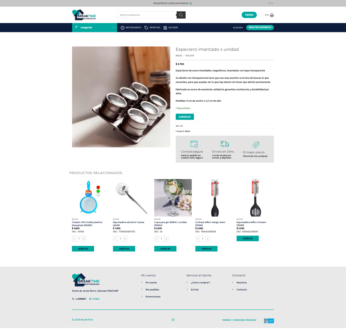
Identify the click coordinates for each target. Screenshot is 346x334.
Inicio (179, 55)
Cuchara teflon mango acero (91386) (210, 224)
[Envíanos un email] (272, 3)
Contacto (242, 289)
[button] (269, 15)
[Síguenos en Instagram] (269, 3)
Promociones (153, 296)
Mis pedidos (152, 289)
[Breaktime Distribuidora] (84, 15)
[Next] (274, 220)
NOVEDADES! (130, 27)
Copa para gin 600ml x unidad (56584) (170, 224)
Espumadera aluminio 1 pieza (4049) (128, 224)
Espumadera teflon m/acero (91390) (251, 224)
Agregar (185, 117)
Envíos (195, 289)
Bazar (190, 55)
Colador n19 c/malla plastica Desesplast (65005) (87, 224)
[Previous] (72, 220)
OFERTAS (152, 27)
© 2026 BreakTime (82, 320)
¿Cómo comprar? (200, 282)
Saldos (170, 27)
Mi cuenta (151, 282)
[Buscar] (181, 15)
